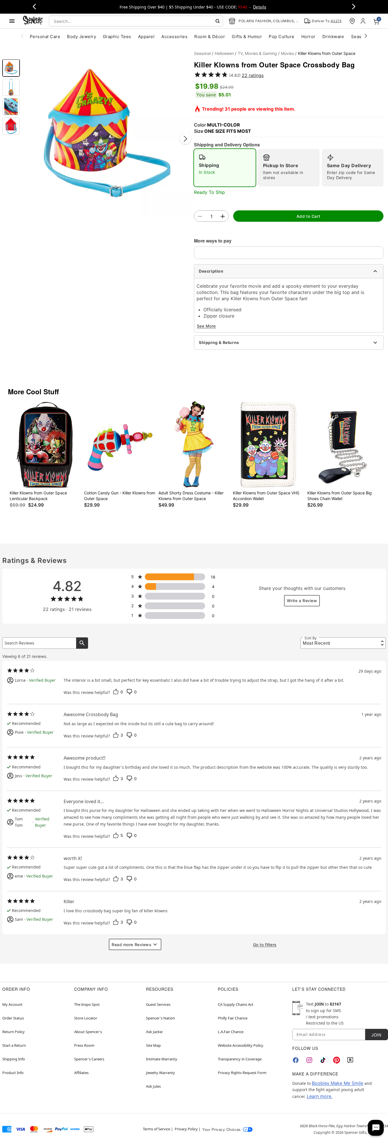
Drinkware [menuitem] (333, 36)
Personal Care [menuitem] (45, 36)
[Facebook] (295, 1060)
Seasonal (202, 53)
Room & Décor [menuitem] (209, 36)
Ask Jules (153, 1086)
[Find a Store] (352, 21)
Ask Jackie (154, 1031)
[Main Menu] (12, 21)
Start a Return (14, 1045)
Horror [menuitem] (308, 36)
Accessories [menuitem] (174, 36)
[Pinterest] (336, 1060)
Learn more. (319, 1096)
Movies (287, 53)
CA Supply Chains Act (235, 1004)
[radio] (225, 167)
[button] (107, 133)
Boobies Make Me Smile (337, 1083)
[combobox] (136, 21)
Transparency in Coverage (240, 1059)
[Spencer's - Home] (33, 21)
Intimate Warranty (161, 1059)
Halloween (224, 53)
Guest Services (158, 1004)
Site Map (153, 1045)
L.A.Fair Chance (230, 1031)
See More (206, 326)
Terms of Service (156, 1128)
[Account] (363, 21)
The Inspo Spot (87, 1004)
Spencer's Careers (89, 1059)
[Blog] (350, 1060)
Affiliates (81, 1072)
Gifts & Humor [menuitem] (247, 36)
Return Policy (13, 1031)
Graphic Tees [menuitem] (117, 36)
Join (376, 1035)
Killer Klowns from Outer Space (326, 53)
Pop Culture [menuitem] (281, 36)
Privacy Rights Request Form (242, 1072)
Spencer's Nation (160, 1018)
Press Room (84, 1045)
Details (259, 6)
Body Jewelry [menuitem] (81, 36)
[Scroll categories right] (366, 35)
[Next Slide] (185, 138)
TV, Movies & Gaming (257, 53)
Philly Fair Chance (232, 1018)
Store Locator (85, 1018)
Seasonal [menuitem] (361, 36)
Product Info (13, 1072)
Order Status (13, 1018)
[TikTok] (323, 1060)
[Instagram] (309, 1060)
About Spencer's (88, 1031)
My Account (12, 1004)
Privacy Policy (186, 1128)
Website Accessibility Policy (240, 1045)
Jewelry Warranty (160, 1072)
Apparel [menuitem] (146, 36)
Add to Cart (308, 216)
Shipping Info (13, 1059)
